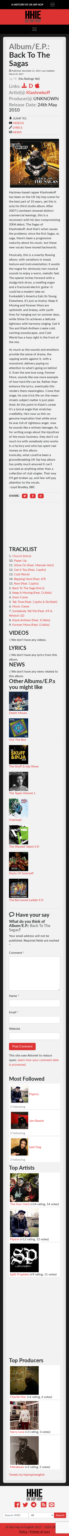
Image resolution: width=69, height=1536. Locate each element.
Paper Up (20, 560)
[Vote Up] (11, 79)
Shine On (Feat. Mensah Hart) (34, 565)
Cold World (22, 574)
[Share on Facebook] (33, 496)
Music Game (20, 606)
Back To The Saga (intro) (28, 588)
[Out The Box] (18, 727)
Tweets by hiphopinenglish (27, 1474)
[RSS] (43, 1505)
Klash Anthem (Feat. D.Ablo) (31, 620)
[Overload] (18, 807)
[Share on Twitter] (25, 496)
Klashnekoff (38, 92)
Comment (16, 952)
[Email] (51, 1505)
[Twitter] (25, 1505)
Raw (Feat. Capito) (26, 583)
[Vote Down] (15, 79)
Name (14, 995)
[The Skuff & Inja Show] (18, 754)
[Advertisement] (34, 524)
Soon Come (20, 597)
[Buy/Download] (25, 86)
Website (14, 1028)
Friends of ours (40, 1531)
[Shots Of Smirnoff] (18, 861)
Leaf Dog (35, 1147)
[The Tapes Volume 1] (18, 781)
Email (13, 1012)
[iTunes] (38, 86)
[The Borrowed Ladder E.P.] (18, 888)
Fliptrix (34, 1094)
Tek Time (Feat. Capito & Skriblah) (34, 601)
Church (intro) (21, 556)
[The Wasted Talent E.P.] (18, 834)
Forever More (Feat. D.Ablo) (30, 624)
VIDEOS (18, 123)
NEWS (17, 132)
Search (60, 1515)
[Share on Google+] (41, 496)
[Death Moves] (18, 701)
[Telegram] (33, 1505)
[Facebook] (17, 1505)
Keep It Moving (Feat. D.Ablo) (32, 592)
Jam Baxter (36, 1120)
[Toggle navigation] (52, 4)
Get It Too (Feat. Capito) (30, 569)
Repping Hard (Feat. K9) (30, 579)
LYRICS (17, 127)
